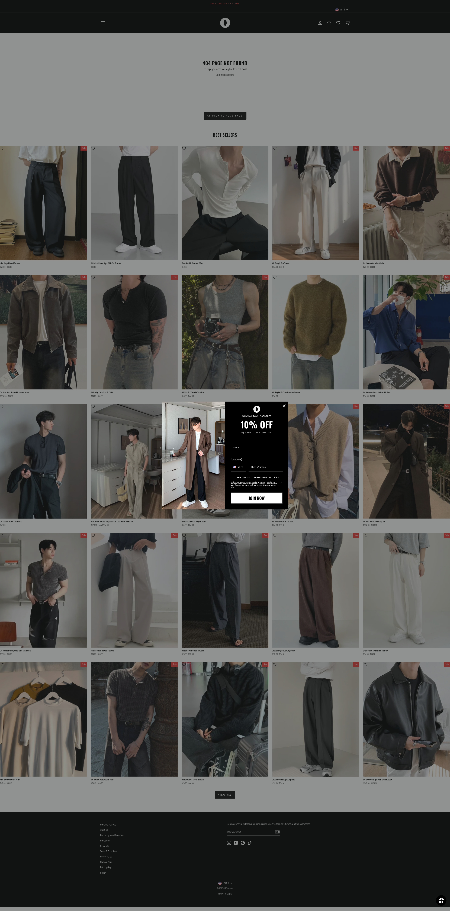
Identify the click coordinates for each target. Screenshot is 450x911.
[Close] (284, 406)
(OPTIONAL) (236, 459)
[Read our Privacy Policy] (280, 483)
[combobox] (238, 467)
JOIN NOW (257, 498)
